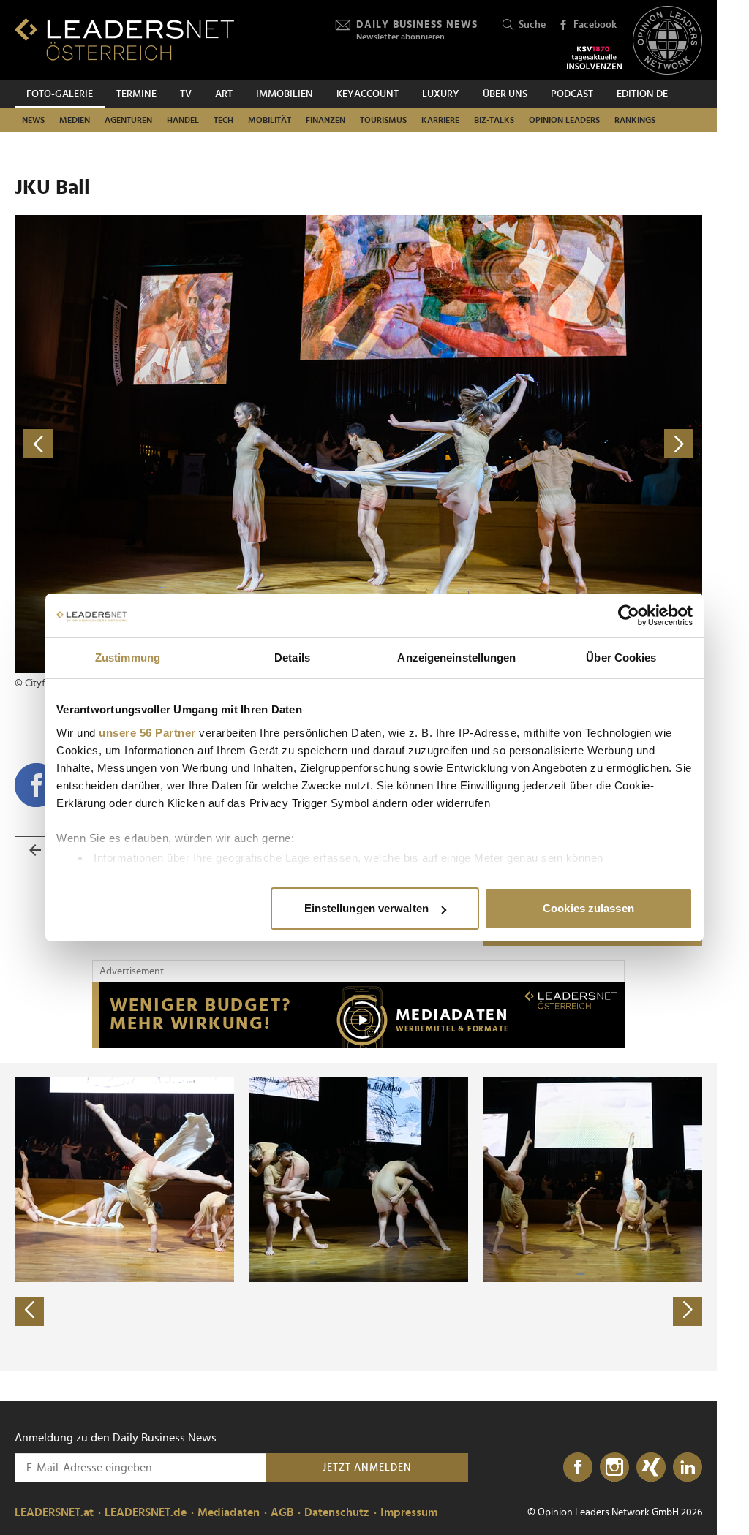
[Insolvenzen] (594, 57)
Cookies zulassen (588, 908)
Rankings (634, 119)
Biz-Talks (494, 119)
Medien (74, 119)
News (33, 119)
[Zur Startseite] (124, 39)
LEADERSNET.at (54, 1512)
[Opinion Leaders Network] (667, 40)
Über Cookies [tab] (621, 657)
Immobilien (284, 94)
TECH (223, 119)
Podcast (572, 94)
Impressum (408, 1512)
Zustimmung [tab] (127, 657)
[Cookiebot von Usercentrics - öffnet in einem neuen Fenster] (629, 615)
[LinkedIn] (687, 1467)
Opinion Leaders (564, 119)
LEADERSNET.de (146, 1512)
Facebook (595, 25)
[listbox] (358, 1217)
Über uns (505, 94)
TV (186, 94)
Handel (183, 119)
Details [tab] (292, 657)
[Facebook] (577, 1467)
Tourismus (383, 119)
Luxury (440, 94)
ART (224, 94)
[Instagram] (614, 1467)
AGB (282, 1512)
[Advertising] (358, 1015)
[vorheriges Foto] (186, 444)
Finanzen (325, 119)
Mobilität (269, 119)
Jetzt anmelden (367, 1468)
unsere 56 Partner (147, 733)
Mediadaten (228, 1512)
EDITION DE (642, 94)
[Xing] (651, 1467)
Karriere (440, 119)
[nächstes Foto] (530, 444)
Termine (136, 94)
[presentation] (29, 1311)
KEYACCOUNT (367, 94)
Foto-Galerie (59, 94)
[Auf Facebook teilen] (37, 785)
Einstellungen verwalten (366, 908)
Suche (532, 25)
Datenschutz (336, 1512)
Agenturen (128, 119)
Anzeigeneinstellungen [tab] (456, 657)
